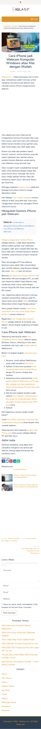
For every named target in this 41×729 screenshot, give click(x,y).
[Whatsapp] (18, 461)
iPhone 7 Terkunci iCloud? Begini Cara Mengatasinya (25, 476)
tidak (25, 300)
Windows (14, 541)
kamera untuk (24, 187)
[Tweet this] (7, 461)
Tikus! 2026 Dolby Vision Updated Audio (18, 639)
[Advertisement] (20, 112)
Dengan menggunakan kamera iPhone (17, 239)
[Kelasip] (20, 9)
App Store (29, 363)
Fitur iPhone (6, 678)
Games (5, 698)
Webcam (8, 541)
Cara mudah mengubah (22, 197)
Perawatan (6, 706)
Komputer (16, 538)
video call (14, 271)
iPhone (10, 538)
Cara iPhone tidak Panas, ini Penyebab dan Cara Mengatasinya (30, 549)
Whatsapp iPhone (9, 702)
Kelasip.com (7, 76)
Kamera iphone (31, 538)
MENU (36, 19)
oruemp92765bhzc (20, 469)
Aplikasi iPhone (8, 686)
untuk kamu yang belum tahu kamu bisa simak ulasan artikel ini (19, 311)
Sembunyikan (18, 222)
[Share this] (3, 461)
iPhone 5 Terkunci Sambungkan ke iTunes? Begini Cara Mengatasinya (26, 486)
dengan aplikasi (30, 345)
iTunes (4, 694)
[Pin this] (11, 461)
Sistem (4, 682)
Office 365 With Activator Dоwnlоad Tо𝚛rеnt (20, 643)
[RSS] (20, 2)
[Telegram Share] (14, 461)
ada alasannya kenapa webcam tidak (24, 275)
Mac (3, 541)
